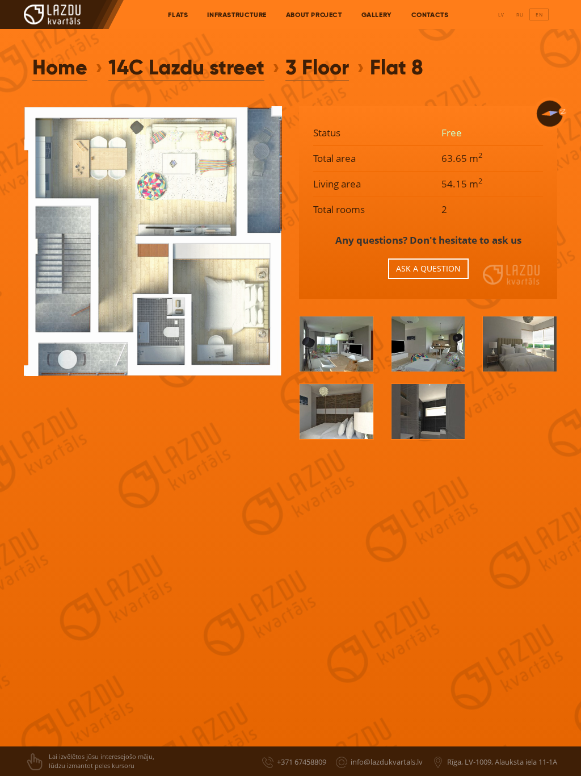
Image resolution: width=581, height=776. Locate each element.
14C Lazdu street (186, 67)
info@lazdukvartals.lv (387, 762)
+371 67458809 (301, 762)
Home (59, 67)
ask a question (428, 268)
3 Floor (317, 67)
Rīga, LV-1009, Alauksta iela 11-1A (502, 762)
